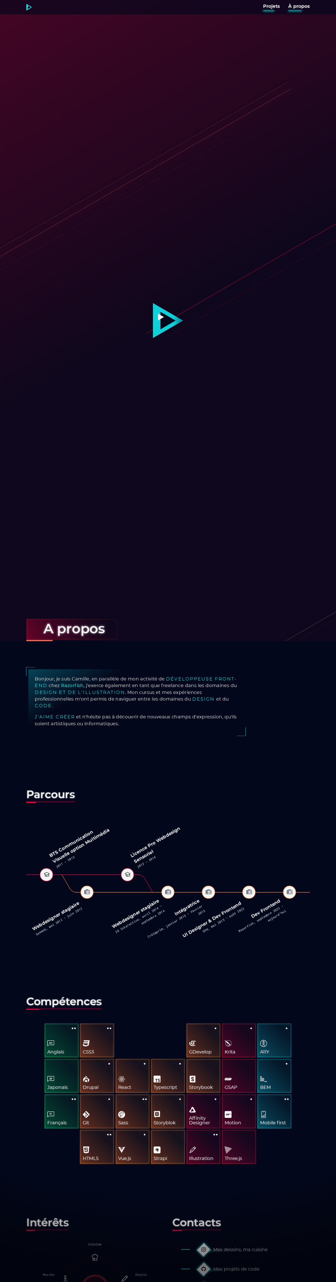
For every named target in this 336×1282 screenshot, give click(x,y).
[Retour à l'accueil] (29, 7)
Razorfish (72, 685)
